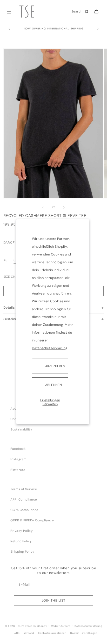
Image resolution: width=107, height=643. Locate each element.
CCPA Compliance (24, 510)
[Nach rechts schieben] (64, 207)
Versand (29, 633)
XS (6, 260)
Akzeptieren (55, 366)
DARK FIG (10, 242)
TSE (18, 625)
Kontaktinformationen (52, 633)
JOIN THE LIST (53, 600)
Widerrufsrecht (60, 626)
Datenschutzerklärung (50, 348)
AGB (17, 633)
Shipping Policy (22, 552)
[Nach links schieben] (43, 207)
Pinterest (17, 470)
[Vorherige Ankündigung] (9, 29)
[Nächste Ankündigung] (98, 29)
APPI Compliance (23, 499)
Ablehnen (53, 385)
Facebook (17, 449)
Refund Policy (21, 541)
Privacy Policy (21, 531)
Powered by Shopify (34, 625)
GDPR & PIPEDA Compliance (32, 520)
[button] (9, 11)
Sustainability (21, 429)
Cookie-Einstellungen (83, 633)
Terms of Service (23, 489)
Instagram (18, 459)
